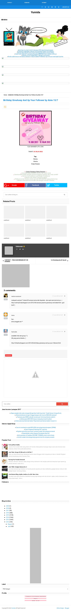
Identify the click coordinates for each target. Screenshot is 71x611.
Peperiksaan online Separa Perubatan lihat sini (35, 433)
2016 (7, 513)
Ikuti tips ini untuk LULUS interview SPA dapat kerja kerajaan (36, 50)
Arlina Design (60, 608)
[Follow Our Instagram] (55, 7)
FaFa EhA (14, 332)
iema (12, 315)
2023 (7, 506)
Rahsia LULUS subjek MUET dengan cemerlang (35, 55)
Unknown (19, 246)
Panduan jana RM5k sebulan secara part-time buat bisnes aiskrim (36, 417)
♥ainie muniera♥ (16, 296)
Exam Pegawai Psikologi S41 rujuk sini (36, 429)
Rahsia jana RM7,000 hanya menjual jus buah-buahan (36, 419)
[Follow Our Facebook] (42, 7)
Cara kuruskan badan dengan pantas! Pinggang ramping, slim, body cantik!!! (36, 174)
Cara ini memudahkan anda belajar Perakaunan (36, 176)
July (9, 526)
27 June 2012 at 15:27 (57, 315)
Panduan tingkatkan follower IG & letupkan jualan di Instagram (36, 51)
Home (5, 95)
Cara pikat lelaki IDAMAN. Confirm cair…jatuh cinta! (36, 173)
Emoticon (8, 355)
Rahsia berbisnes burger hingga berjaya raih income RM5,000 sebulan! (36, 415)
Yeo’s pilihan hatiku (14, 445)
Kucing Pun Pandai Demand (17, 459)
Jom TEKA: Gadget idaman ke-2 (18, 467)
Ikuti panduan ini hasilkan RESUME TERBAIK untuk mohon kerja (36, 435)
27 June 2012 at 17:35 (57, 331)
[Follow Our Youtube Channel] (52, 7)
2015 (7, 515)
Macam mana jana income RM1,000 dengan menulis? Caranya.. (36, 180)
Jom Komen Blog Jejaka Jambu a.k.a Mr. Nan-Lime (23, 474)
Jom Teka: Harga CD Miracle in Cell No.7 (20, 452)
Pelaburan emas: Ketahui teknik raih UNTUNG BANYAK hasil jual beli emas (36, 179)
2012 (7, 522)
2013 (7, 519)
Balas (5, 299)
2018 (7, 508)
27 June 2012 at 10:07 (57, 296)
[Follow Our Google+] (48, 7)
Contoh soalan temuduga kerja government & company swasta (35, 437)
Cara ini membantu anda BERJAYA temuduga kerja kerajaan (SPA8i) (36, 427)
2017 (7, 510)
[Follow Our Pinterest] (58, 7)
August (10, 524)
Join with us (65, 7)
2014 (7, 517)
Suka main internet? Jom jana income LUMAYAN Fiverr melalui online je (36, 54)
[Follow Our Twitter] (45, 7)
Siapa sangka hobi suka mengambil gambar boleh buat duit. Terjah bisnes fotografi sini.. (36, 413)
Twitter (56, 185)
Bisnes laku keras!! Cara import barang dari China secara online (36, 52)
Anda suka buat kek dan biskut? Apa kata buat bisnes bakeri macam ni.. (36, 421)
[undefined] (14, 212)
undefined (6, 220)
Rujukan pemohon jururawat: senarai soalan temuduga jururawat (36, 431)
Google (14, 185)
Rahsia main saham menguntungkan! (36, 177)
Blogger (67, 608)
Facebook (35, 185)
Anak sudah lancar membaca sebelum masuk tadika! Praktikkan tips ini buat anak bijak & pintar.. (36, 56)
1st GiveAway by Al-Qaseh (58, 260)
